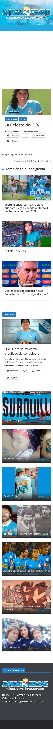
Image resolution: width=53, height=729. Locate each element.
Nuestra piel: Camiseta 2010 (17, 571)
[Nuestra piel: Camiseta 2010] (26, 559)
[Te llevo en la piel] (26, 446)
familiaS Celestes (12, 647)
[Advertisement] (26, 59)
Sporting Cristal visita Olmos (19, 154)
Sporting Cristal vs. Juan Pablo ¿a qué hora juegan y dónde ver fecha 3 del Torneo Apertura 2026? (26, 208)
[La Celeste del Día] (26, 223)
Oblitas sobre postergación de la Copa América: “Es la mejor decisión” (26, 292)
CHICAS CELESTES (11, 119)
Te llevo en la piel (12, 458)
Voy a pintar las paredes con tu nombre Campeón (23, 608)
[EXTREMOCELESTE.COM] (25, 677)
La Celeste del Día (15, 251)
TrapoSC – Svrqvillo (13, 420)
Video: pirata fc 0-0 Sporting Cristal (31, 161)
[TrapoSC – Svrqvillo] (26, 408)
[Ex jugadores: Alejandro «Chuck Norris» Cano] (26, 521)
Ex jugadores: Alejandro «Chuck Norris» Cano (26, 533)
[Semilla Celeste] (26, 484)
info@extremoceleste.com (30, 701)
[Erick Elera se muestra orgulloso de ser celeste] (26, 331)
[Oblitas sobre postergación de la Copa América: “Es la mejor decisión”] (26, 262)
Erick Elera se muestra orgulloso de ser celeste (21, 351)
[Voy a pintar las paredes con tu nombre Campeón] (26, 597)
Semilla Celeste (11, 496)
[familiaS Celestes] (26, 635)
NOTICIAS (23, 119)
